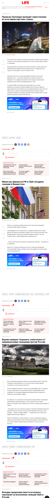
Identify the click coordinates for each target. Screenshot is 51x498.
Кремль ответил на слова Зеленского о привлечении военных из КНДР (25, 323)
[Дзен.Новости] (15, 144)
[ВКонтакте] (25, 144)
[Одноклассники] (28, 144)
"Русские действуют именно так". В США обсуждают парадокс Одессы (8, 323)
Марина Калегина (11, 441)
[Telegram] (22, 144)
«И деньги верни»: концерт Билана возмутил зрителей (25, 166)
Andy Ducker (10, 376)
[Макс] (18, 144)
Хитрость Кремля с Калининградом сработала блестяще (39, 166)
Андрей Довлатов (11, 268)
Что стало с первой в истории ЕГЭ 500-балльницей (24, 172)
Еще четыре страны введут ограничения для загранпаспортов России (9, 172)
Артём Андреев (11, 112)
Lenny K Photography (11, 54)
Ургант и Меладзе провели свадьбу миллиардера (38, 172)
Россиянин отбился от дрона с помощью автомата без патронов (25, 495)
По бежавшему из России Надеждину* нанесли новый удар (9, 166)
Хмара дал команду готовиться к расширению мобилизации (25, 330)
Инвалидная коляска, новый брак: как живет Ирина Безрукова (40, 322)
